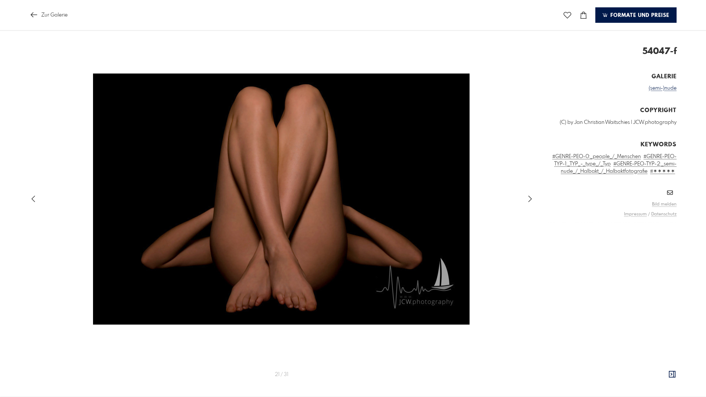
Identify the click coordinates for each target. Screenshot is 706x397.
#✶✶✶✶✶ (662, 171)
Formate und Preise (639, 15)
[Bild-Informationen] (672, 374)
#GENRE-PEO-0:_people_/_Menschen (596, 156)
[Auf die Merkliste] (567, 15)
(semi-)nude (663, 88)
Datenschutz (664, 214)
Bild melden (664, 204)
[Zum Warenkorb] (583, 15)
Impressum (635, 214)
